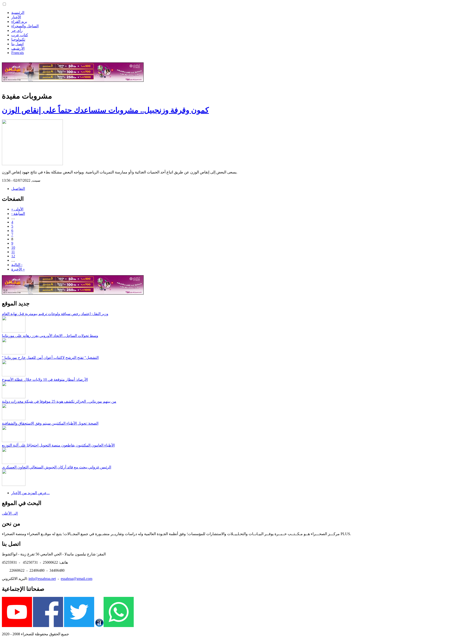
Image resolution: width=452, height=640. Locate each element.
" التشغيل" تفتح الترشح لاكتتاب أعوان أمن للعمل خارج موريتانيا (50, 358)
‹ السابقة (18, 214)
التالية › (16, 265)
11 (13, 252)
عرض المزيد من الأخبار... (30, 493)
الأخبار (16, 17)
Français (17, 53)
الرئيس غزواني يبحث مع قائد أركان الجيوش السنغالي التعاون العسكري (56, 467)
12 (13, 256)
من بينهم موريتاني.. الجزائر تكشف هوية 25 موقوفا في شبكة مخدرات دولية (59, 401)
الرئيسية (17, 13)
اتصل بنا (17, 44)
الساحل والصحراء (25, 26)
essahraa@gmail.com (76, 579)
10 (13, 248)
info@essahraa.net (42, 579)
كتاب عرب (19, 35)
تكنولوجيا (18, 39)
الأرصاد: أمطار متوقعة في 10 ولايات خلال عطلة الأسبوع (45, 379)
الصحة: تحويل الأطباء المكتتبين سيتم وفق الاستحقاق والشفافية (50, 423)
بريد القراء (19, 22)
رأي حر (17, 31)
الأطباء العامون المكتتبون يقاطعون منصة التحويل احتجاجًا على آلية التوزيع (58, 445)
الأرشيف (17, 48)
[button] (4, 4)
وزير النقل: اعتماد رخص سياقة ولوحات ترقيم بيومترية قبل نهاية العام (55, 314)
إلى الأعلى (10, 513)
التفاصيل (18, 189)
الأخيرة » (18, 269)
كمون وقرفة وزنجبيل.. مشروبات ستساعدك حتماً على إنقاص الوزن (105, 110)
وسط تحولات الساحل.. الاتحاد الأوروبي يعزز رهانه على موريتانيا (50, 336)
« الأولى (17, 209)
